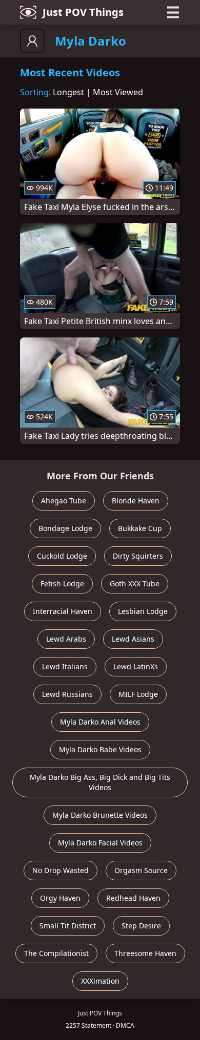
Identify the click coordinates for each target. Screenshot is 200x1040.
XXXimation (100, 981)
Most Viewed (118, 92)
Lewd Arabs (66, 639)
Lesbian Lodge (143, 611)
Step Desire (141, 925)
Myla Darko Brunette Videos (100, 815)
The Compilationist (56, 953)
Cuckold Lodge (62, 556)
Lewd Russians (67, 694)
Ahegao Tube (63, 500)
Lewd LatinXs (135, 666)
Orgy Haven (60, 898)
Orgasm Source (141, 870)
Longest (68, 92)
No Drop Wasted (60, 870)
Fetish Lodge (62, 583)
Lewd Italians (65, 666)
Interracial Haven (62, 611)
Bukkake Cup (140, 528)
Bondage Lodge (65, 528)
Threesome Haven (145, 953)
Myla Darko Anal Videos (100, 722)
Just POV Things (83, 12)
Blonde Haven (135, 500)
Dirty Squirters (138, 556)
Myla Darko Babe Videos (100, 749)
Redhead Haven (133, 898)
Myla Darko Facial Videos (100, 842)
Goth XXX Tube (134, 583)
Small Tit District (67, 925)
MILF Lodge (138, 694)
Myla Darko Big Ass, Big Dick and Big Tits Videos (100, 782)
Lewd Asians (133, 639)
